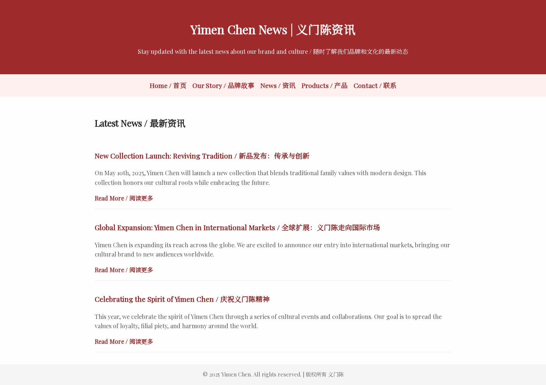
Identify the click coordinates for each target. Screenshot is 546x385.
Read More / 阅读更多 (124, 198)
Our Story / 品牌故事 (223, 85)
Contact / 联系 (375, 85)
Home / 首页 (168, 85)
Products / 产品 (325, 85)
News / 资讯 (278, 85)
